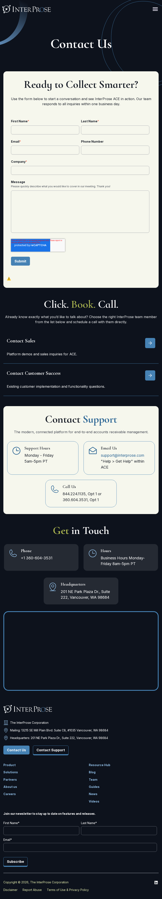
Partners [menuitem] (10, 779)
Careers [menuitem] (9, 794)
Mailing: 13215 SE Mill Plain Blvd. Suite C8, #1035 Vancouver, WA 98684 (59, 730)
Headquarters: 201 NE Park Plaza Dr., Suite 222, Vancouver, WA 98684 (59, 738)
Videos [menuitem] (94, 801)
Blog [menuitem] (92, 772)
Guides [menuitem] (94, 787)
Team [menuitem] (93, 779)
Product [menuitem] (9, 765)
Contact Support (50, 750)
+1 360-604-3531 (36, 558)
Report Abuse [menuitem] (32, 890)
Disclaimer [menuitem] (10, 890)
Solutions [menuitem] (10, 772)
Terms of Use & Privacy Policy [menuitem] (68, 890)
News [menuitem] (93, 794)
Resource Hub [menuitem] (99, 765)
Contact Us (16, 750)
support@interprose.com (122, 455)
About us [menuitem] (10, 787)
